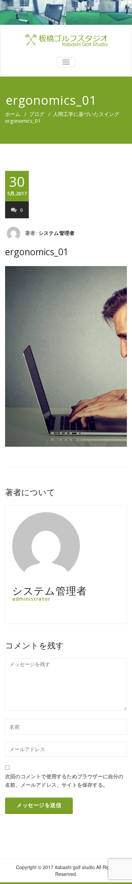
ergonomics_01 (36, 251)
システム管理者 (56, 232)
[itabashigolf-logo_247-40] (66, 40)
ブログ (36, 113)
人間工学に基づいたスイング (86, 113)
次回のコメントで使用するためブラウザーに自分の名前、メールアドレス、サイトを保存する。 (64, 780)
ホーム (12, 113)
